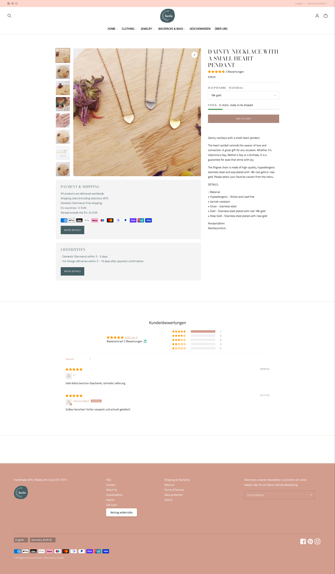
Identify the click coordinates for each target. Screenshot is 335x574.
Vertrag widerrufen (121, 512)
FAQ (108, 480)
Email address (255, 491)
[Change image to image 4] (63, 104)
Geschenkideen (200, 29)
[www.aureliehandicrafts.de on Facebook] (9, 3)
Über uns (221, 29)
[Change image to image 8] (63, 169)
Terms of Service (174, 490)
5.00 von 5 (131, 337)
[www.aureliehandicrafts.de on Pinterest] (12, 3)
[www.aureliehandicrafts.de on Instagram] (16, 3)
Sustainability (114, 495)
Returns (169, 485)
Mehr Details (72, 271)
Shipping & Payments (177, 480)
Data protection (173, 495)
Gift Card (111, 505)
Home (111, 29)
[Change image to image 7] (63, 153)
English (299, 3)
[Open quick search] (83, 16)
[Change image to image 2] (63, 72)
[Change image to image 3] (63, 88)
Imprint (110, 500)
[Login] (317, 16)
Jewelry (146, 29)
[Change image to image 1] (63, 55)
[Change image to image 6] (63, 137)
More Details (72, 230)
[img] (74, 369)
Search (168, 500)
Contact (110, 485)
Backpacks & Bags (170, 29)
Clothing (128, 29)
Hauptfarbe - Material (225, 87)
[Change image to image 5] (63, 120)
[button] (216, 72)
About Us (111, 490)
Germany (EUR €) (317, 3)
